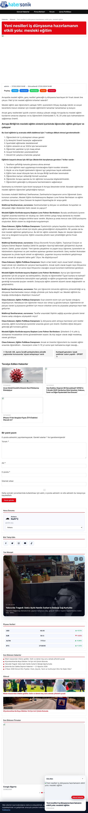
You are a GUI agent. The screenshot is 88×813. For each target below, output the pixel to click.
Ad (4, 463)
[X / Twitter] (12, 543)
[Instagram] (18, 543)
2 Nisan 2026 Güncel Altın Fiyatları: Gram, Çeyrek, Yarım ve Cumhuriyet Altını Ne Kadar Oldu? (38, 669)
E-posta (6, 472)
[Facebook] (5, 543)
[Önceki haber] (76, 559)
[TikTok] (31, 543)
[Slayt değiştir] (40, 792)
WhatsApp (34, 90)
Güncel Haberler (23, 12)
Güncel (12, 19)
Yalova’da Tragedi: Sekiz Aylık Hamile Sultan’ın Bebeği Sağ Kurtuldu (28, 664)
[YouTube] (25, 543)
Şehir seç (9, 523)
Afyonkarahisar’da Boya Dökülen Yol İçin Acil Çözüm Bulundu (26, 661)
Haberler (5, 19)
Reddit (43, 90)
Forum (52, 12)
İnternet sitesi (7, 481)
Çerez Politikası (65, 12)
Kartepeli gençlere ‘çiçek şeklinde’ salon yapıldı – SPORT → (69, 354)
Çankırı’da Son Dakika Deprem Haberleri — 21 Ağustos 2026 (26, 666)
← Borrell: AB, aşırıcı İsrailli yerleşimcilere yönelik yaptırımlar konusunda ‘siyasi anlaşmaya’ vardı (24, 353)
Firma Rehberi (39, 12)
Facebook (24, 90)
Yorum (5, 441)
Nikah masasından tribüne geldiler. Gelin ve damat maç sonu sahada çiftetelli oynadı (35, 659)
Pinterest (52, 90)
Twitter (15, 90)
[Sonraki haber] (81, 559)
